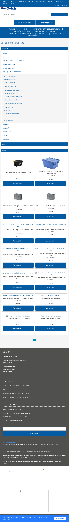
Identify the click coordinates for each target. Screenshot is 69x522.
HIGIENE (5, 135)
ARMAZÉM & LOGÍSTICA (22, 31)
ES (58, 5)
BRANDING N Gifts (34, 36)
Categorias (5, 48)
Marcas (50, 1)
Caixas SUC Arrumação (12, 90)
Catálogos (30, 1)
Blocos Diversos (8, 120)
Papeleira (6, 117)
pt (67, 5)
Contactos (14, 3)
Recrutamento (40, 1)
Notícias (5, 3)
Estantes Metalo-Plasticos (12, 87)
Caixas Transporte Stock (12, 100)
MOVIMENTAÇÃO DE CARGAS (45, 31)
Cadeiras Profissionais (10, 76)
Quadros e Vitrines (10, 107)
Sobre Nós (4, 1)
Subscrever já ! (34, 433)
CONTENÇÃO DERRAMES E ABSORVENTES (46, 29)
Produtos (21, 1)
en (53, 5)
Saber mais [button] (6, 519)
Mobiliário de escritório (12, 113)
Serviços (13, 1)
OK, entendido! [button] (60, 518)
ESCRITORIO (6, 139)
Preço (4, 144)
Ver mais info (17, 183)
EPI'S (25, 29)
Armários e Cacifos (9, 79)
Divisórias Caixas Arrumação (13, 96)
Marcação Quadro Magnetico (13, 103)
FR (62, 5)
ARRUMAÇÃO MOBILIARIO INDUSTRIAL (20, 34)
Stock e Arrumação (10, 83)
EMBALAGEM (43, 34)
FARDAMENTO (13, 29)
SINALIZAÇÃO (57, 34)
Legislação (58, 1)
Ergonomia (7, 110)
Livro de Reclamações (9, 442)
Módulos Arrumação (11, 93)
